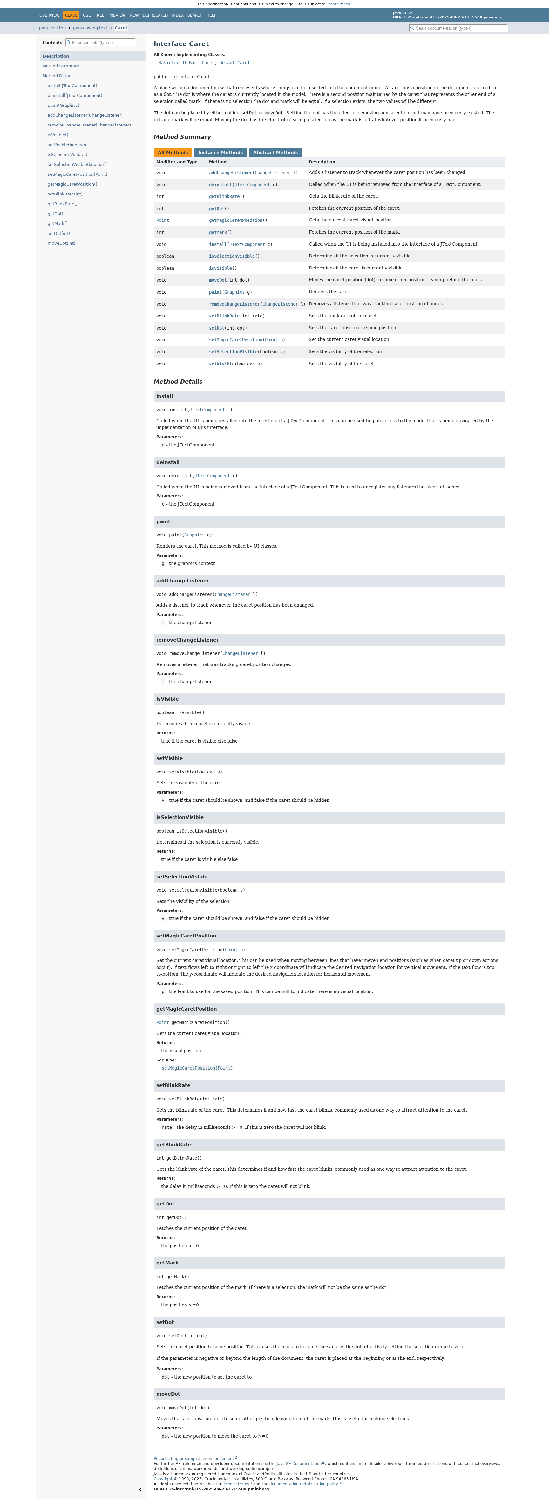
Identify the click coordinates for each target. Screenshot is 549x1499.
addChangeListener (230, 172)
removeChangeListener (234, 304)
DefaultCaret (235, 62)
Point (162, 220)
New (134, 15)
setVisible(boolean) (68, 144)
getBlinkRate (224, 196)
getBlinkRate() (63, 203)
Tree (100, 15)
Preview (117, 15)
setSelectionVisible (233, 351)
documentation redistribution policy (303, 1484)
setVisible (221, 363)
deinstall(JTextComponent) (75, 95)
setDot (216, 327)
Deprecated (155, 15)
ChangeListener (272, 172)
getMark (218, 232)
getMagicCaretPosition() (72, 184)
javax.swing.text (90, 27)
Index (178, 15)
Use (87, 15)
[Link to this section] (215, 136)
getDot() (56, 213)
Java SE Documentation (299, 1464)
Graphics (234, 292)
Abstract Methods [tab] (275, 152)
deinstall (220, 184)
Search (195, 15)
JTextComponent (252, 184)
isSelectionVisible (232, 256)
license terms (339, 4)
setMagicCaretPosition (235, 339)
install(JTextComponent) (72, 85)
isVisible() (58, 135)
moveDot (218, 280)
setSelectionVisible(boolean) (77, 164)
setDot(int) (59, 233)
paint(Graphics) (63, 105)
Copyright (163, 1479)
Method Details (58, 75)
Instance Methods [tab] (220, 152)
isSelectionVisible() (67, 154)
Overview (49, 15)
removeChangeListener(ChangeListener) (89, 125)
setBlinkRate (224, 315)
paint (215, 292)
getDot (216, 208)
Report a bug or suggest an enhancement (194, 1458)
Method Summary (61, 66)
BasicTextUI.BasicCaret (186, 62)
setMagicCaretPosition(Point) (77, 174)
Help (211, 15)
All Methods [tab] (173, 152)
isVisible (220, 268)
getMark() (58, 223)
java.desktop (52, 27)
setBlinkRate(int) (65, 194)
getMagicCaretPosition (235, 220)
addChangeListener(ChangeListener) (85, 115)
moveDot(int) (61, 243)
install (218, 244)
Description (56, 56)
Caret (121, 27)
